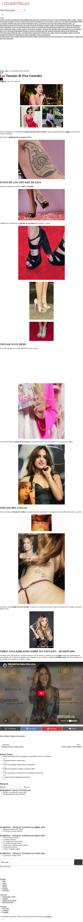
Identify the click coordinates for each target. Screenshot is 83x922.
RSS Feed (4, 872)
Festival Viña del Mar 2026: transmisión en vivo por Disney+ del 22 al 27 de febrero (43, 21)
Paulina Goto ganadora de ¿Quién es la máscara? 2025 (19, 769)
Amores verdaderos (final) (11, 849)
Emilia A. (3, 81)
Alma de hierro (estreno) (11, 837)
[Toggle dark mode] (2, 15)
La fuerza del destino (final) (12, 855)
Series (8, 36)
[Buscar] (78, 862)
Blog (4, 36)
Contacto (5, 898)
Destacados (9, 38)
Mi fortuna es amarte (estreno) (12, 831)
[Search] (24, 10)
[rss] (1, 876)
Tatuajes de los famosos (17, 736)
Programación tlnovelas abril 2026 (14, 794)
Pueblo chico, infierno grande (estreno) (15, 845)
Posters (35, 36)
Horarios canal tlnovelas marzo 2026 (15, 792)
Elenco (12, 36)
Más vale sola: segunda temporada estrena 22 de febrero (29, 23)
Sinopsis (23, 36)
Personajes (29, 36)
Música (17, 36)
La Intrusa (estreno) (9, 839)
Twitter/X (5, 910)
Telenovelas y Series (8, 897)
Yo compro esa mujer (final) (12, 843)
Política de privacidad (9, 900)
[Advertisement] (41, 54)
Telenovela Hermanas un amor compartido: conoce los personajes (29, 35)
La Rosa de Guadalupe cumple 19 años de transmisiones (47, 25)
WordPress (48, 916)
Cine (40, 36)
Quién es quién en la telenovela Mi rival (12, 20)
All (1, 36)
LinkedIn (5, 912)
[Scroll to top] (2, 920)
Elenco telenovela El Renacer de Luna (17, 25)
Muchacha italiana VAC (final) (13, 829)
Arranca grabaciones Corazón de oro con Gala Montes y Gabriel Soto (23, 773)
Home (2, 71)
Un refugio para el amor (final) (13, 841)
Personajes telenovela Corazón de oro (37, 20)
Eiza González (4, 736)
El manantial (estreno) (10, 847)
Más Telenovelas (7, 902)
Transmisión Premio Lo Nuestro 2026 (26, 31)
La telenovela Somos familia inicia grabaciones (16, 777)
